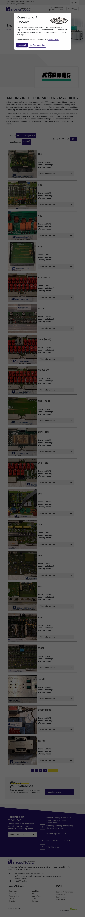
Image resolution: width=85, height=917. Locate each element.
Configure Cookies (37, 45)
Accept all (22, 45)
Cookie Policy (53, 40)
